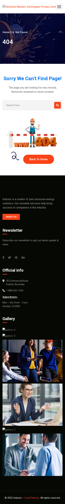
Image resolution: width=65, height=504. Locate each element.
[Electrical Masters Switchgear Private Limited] (30, 7)
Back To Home (39, 159)
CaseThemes (31, 497)
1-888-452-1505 (14, 290)
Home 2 (7, 32)
